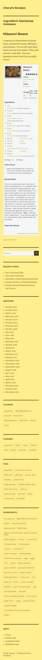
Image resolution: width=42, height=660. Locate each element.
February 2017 (11, 354)
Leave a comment (9, 240)
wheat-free (9, 498)
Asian (17, 445)
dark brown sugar (26, 138)
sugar (22, 141)
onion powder (27, 582)
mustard (23, 151)
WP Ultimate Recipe (32, 233)
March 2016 (10, 382)
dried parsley (25, 554)
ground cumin (10, 572)
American (26, 86)
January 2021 (11, 307)
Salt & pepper (10, 591)
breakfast (8, 470)
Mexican (22, 450)
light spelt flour (11, 577)
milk (34, 577)
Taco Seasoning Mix (14, 272)
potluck (23, 489)
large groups (9, 484)
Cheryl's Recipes (14, 7)
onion (15, 582)
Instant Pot (19, 480)
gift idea (19, 475)
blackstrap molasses (14, 156)
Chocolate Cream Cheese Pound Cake (21, 279)
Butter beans (11, 126)
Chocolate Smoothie (14, 276)
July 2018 (9, 332)
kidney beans (11, 131)
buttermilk (32, 539)
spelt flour (8, 601)
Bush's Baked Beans (14, 118)
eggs (32, 558)
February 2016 (11, 386)
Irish (6, 450)
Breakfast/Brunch (23, 411)
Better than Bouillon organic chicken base (20, 534)
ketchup (23, 143)
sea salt (22, 591)
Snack (33, 420)
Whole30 (21, 498)
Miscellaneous (10, 420)
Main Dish (26, 79)
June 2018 (9, 335)
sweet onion (28, 601)
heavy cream (25, 572)
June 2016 (9, 373)
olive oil (7, 582)
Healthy (7, 480)
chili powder (24, 544)
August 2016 (10, 370)
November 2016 (12, 364)
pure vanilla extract (21, 587)
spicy (30, 494)
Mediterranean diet (26, 484)
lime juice (24, 577)
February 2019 (11, 326)
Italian (13, 450)
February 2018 (11, 341)
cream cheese (10, 554)
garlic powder (24, 563)
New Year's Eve (11, 489)
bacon (9, 113)
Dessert (7, 416)
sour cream (32, 596)
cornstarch (18, 549)
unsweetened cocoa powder (17, 610)
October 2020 (11, 310)
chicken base (10, 544)
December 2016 (12, 360)
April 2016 (9, 379)
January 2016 (11, 389)
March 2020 (10, 313)
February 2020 (11, 316)
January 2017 (11, 357)
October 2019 (11, 323)
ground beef (11, 108)
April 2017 (9, 348)
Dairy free (8, 475)
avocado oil (9, 519)
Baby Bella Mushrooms (27, 519)
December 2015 (12, 392)
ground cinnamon (26, 568)
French (34, 445)
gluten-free (30, 475)
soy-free (21, 494)
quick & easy (9, 494)
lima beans (11, 136)
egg (26, 558)
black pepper (10, 539)
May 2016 (9, 376)
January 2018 (11, 345)
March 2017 (10, 351)
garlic (13, 563)
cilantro (7, 549)
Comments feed (12, 641)
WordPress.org (11, 644)
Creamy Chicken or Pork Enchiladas (21, 282)
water (6, 615)
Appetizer (8, 411)
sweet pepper (10, 606)
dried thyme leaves (12, 558)
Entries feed (10, 638)
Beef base (22, 528)
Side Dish (23, 420)
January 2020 (11, 319)
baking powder (19, 523)
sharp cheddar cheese (14, 596)
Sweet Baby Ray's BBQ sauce (18, 148)
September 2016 (12, 367)
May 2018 (9, 338)
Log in (8, 635)
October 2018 (11, 329)
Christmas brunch (23, 470)
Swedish (32, 450)
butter (21, 539)
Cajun (25, 445)
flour (6, 563)
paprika (7, 587)
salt (34, 587)
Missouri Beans (15, 34)
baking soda (9, 528)
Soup (6, 425)
